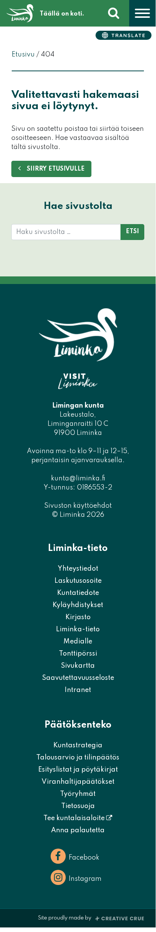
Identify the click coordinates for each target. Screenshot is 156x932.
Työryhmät (78, 794)
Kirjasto (78, 617)
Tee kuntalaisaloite (74, 818)
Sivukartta (78, 665)
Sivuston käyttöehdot (78, 505)
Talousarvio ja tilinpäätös (77, 757)
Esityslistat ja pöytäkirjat (78, 769)
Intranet (78, 690)
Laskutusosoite (78, 580)
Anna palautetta (78, 830)
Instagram (85, 879)
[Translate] (123, 35)
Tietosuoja (78, 806)
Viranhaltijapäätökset (78, 781)
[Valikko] (142, 13)
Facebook (84, 857)
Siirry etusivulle (56, 169)
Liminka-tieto (78, 629)
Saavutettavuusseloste (78, 678)
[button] (114, 13)
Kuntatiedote (78, 593)
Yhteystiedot (78, 568)
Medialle (77, 641)
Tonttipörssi (78, 653)
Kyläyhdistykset (78, 605)
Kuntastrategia (77, 745)
